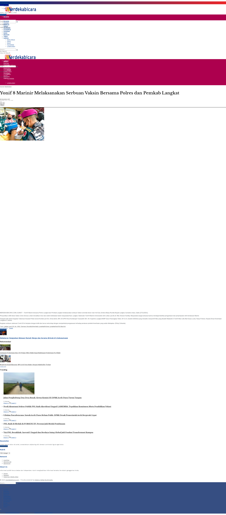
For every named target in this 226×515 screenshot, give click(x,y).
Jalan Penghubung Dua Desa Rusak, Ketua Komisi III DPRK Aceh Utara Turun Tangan (43, 398)
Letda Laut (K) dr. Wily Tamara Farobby (18, 326)
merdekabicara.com (12, 480)
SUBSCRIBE (4, 446)
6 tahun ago (3, 354)
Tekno (6, 36)
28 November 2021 (5, 99)
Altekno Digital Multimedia (44, 480)
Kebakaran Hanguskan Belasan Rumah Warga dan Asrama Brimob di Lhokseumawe (34, 338)
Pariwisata (10, 78)
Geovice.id (7, 463)
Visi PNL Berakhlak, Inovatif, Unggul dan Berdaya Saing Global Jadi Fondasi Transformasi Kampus (48, 432)
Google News (4, 5)
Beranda (6, 16)
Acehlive (6, 460)
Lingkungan (11, 83)
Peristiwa (7, 43)
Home (6, 3)
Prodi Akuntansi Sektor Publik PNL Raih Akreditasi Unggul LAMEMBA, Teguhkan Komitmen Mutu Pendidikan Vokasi (57, 406)
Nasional (6, 24)
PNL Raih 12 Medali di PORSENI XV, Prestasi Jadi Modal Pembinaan (34, 424)
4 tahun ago (3, 366)
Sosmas (6, 23)
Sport (9, 74)
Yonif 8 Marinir (60, 326)
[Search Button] (17, 483)
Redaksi (6, 475)
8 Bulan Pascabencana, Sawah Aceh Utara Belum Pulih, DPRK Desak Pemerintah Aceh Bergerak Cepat (50, 415)
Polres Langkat (50, 326)
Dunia (5, 47)
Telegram (3, 15)
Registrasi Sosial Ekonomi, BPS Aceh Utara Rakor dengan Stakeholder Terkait (25, 364)
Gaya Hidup (11, 39)
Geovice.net (7, 462)
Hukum (6, 26)
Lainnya (6, 38)
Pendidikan (7, 29)
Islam (9, 41)
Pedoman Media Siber (11, 477)
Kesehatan (7, 28)
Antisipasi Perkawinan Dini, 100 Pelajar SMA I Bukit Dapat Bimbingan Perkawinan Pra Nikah (30, 353)
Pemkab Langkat (38, 326)
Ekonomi (6, 34)
